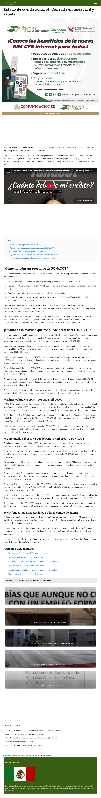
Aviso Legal (9, 760)
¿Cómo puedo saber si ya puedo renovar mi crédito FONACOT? (35, 255)
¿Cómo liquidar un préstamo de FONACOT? (25, 245)
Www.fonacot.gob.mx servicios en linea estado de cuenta (33, 258)
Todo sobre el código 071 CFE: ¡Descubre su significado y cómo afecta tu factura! (34, 730)
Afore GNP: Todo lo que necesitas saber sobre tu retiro (25, 734)
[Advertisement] (50, 131)
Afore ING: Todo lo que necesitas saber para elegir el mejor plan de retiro (31, 738)
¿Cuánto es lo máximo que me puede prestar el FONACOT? (31, 248)
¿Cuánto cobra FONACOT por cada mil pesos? (28, 251)
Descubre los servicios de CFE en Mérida (20, 742)
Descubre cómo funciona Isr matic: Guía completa (23, 745)
